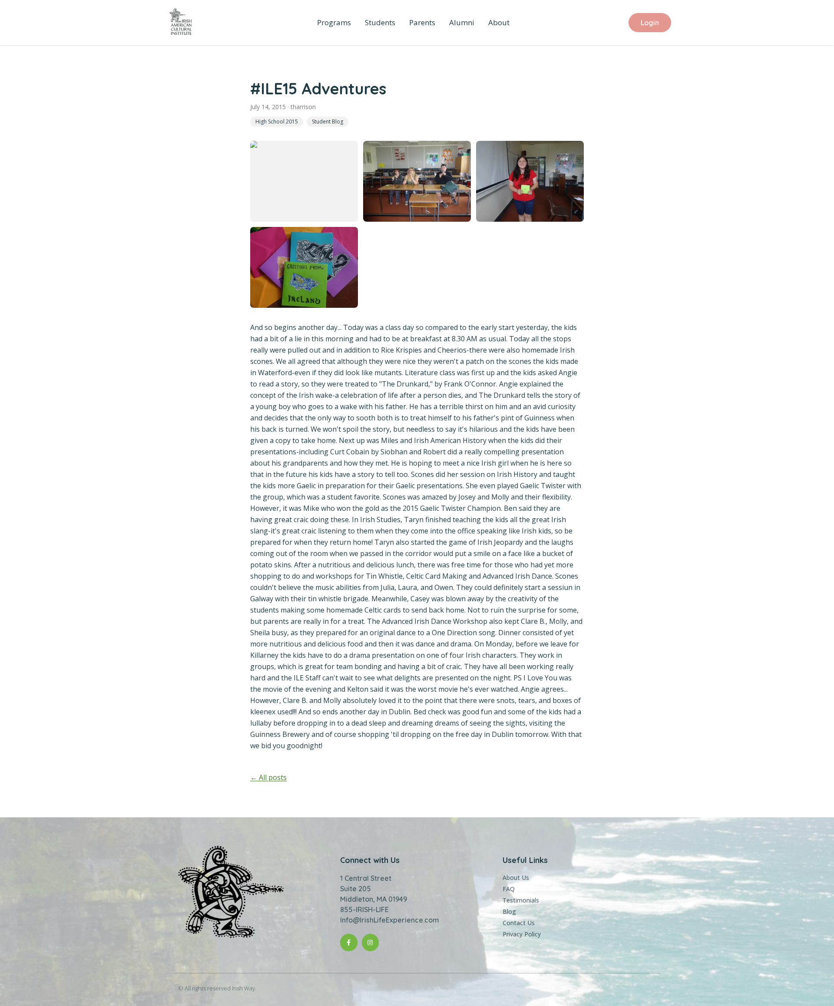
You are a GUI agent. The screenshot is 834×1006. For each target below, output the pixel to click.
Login (650, 22)
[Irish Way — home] (181, 22)
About (499, 22)
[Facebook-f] (348, 942)
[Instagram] (370, 942)
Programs (334, 22)
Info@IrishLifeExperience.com (389, 920)
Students (380, 22)
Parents (422, 22)
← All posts (268, 777)
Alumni (461, 22)
